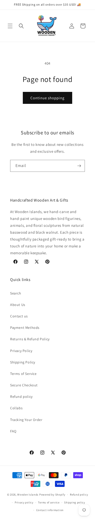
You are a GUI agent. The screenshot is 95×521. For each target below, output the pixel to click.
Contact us (19, 316)
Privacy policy (24, 502)
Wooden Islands (28, 494)
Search (15, 293)
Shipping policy (74, 502)
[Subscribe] (79, 166)
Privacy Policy (21, 350)
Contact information (50, 510)
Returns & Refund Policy (30, 339)
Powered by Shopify (52, 494)
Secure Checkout (24, 385)
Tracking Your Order (26, 419)
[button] (10, 26)
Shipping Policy (22, 362)
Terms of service (48, 502)
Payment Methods (25, 327)
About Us (17, 304)
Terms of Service (23, 373)
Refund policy (21, 396)
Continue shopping (47, 97)
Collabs (16, 408)
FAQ (13, 431)
